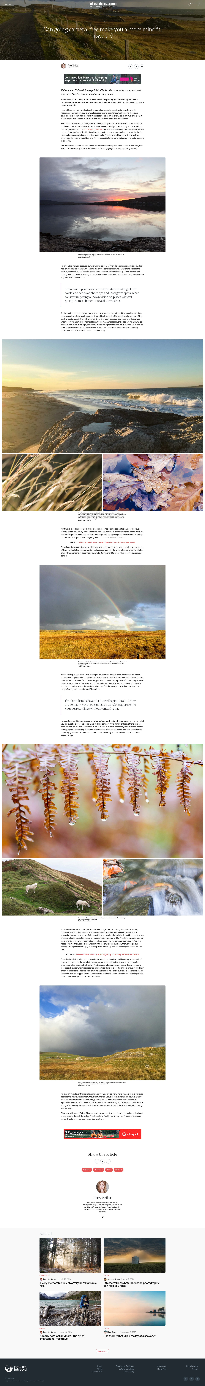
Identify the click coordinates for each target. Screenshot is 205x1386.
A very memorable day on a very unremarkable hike (68, 1284)
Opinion (109, 1170)
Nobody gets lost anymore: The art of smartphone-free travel (107, 542)
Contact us (161, 1366)
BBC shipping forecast (93, 129)
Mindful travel (98, 1170)
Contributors (97, 1371)
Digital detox (86, 1170)
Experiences (45, 1275)
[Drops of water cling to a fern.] (102, 801)
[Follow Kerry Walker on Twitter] (102, 1217)
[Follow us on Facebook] (185, 1378)
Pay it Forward (194, 4)
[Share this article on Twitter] (136, 66)
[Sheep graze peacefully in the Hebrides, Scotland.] (52, 887)
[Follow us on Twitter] (191, 1378)
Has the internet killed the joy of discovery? (129, 1336)
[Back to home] (102, 4)
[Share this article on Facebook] (130, 66)
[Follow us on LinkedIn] (142, 66)
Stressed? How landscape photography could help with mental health (107, 954)
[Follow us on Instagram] (197, 1378)
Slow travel (118, 1170)
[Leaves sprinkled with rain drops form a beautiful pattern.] (153, 482)
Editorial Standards (126, 1369)
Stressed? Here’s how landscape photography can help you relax (131, 1284)
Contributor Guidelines (125, 1366)
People (102, 21)
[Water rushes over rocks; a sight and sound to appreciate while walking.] (153, 887)
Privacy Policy (9, 1378)
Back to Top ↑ (102, 1351)
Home (99, 1366)
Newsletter (161, 1369)
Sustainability (129, 1371)
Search (195, 1369)
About (99, 1369)
